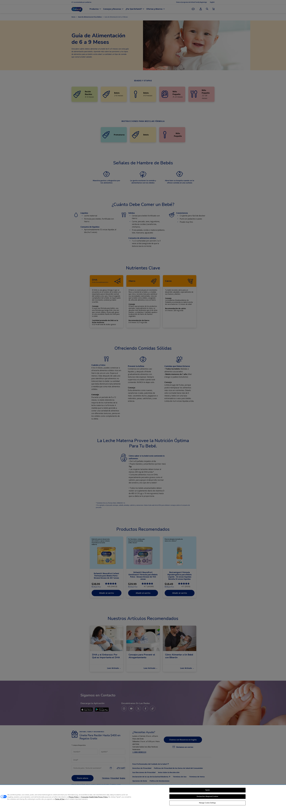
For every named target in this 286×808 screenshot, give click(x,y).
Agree (207, 790)
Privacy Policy (74, 797)
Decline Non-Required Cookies (207, 796)
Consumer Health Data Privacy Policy (94, 797)
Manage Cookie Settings (207, 803)
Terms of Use (59, 799)
